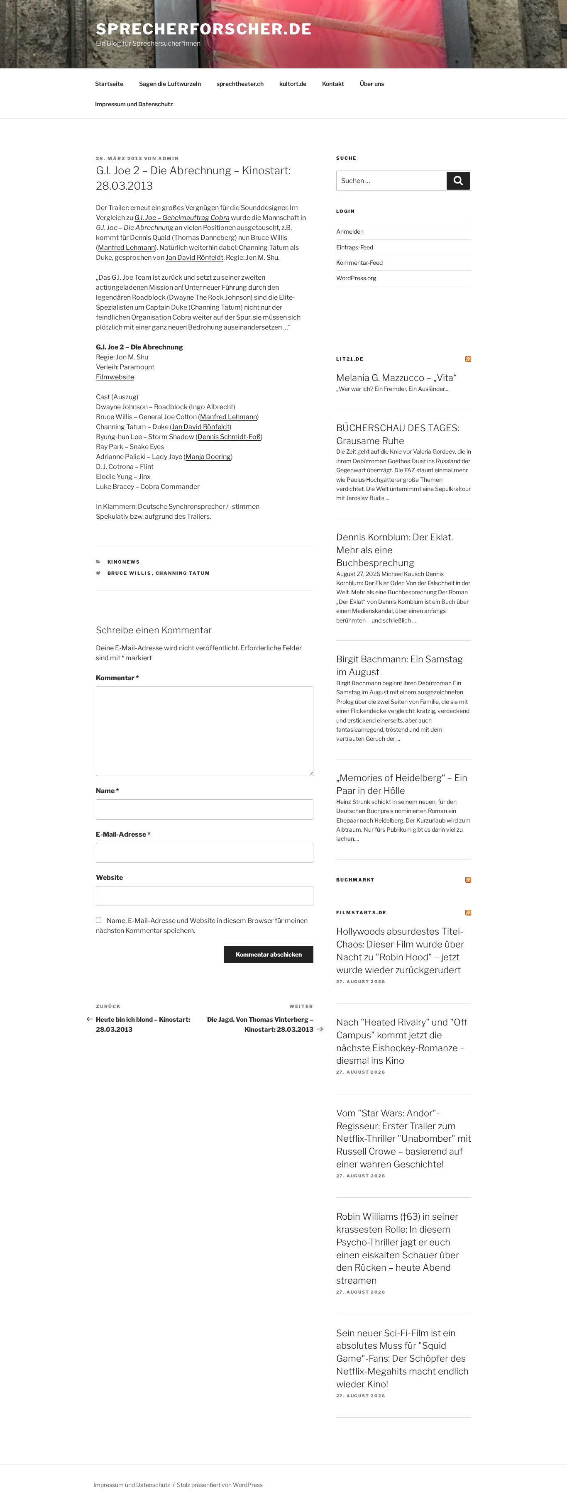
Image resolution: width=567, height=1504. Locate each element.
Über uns (372, 83)
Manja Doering (208, 457)
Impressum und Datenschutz (134, 103)
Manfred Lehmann (126, 247)
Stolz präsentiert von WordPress (220, 1484)
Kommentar (117, 678)
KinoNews (124, 562)
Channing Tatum (183, 573)
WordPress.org (356, 277)
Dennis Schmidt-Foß (229, 437)
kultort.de (292, 83)
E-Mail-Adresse (123, 834)
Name (107, 791)
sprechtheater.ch (240, 83)
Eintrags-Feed (354, 247)
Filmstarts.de (361, 913)
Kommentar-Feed (359, 262)
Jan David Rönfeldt (194, 257)
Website (109, 877)
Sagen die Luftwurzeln (170, 83)
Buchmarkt (355, 880)
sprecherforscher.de (204, 29)
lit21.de (350, 359)
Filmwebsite (115, 377)
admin (168, 158)
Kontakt (333, 83)
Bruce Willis (130, 573)
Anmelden (350, 231)
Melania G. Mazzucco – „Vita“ (396, 377)
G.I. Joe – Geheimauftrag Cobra (182, 218)
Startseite (109, 83)
